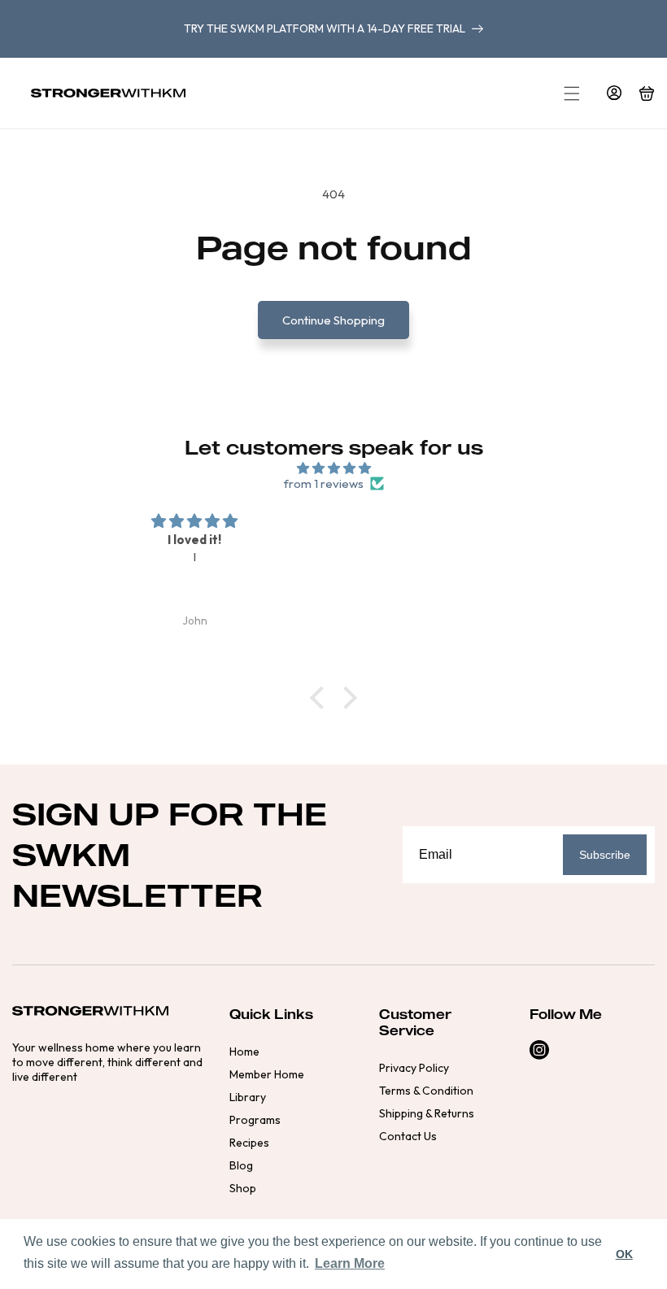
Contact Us (408, 1136)
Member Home (266, 1074)
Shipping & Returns (426, 1113)
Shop (242, 1188)
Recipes (249, 1142)
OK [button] (624, 1254)
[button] (572, 93)
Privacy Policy (414, 1067)
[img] (333, 468)
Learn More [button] (350, 1263)
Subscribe (604, 854)
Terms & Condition (426, 1090)
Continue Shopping (333, 320)
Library (247, 1097)
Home (244, 1051)
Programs (255, 1120)
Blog (241, 1165)
